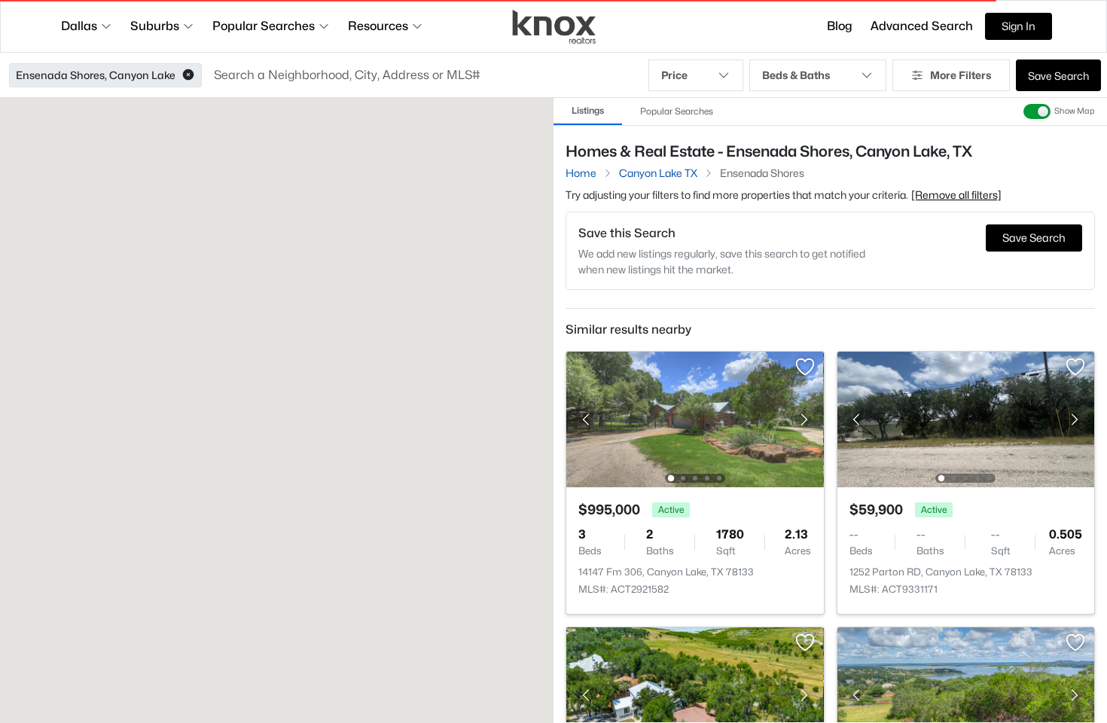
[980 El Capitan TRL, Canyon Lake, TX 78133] (965, 694)
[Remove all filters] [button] (956, 194)
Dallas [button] (79, 26)
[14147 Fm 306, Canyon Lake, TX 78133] (695, 418)
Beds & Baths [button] (796, 75)
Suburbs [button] (154, 26)
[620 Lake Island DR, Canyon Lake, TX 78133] (695, 694)
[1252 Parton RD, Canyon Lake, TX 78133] (965, 418)
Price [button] (674, 75)
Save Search (1058, 75)
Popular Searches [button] (263, 26)
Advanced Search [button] (922, 26)
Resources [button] (378, 26)
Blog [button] (839, 26)
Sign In (1018, 26)
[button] (188, 75)
